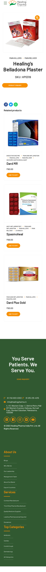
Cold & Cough (8, 546)
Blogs (6, 460)
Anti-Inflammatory (14, 226)
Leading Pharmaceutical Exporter (15, 517)
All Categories (8, 557)
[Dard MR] (23, 133)
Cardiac (6, 541)
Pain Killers (15, 58)
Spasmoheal (15, 234)
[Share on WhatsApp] (16, 104)
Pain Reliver (31, 58)
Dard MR (12, 163)
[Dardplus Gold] (23, 274)
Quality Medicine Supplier (12, 511)
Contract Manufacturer (11, 500)
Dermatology (8, 551)
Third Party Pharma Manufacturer (15, 506)
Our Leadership (9, 471)
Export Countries (9, 487)
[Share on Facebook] (6, 104)
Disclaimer (7, 522)
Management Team (10, 476)
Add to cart (13, 175)
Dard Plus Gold (16, 302)
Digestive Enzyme (13, 155)
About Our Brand (9, 482)
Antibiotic (7, 535)
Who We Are (8, 466)
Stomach (19, 230)
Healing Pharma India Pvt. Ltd (24, 425)
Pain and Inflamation (31, 155)
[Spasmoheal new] (23, 204)
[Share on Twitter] (11, 104)
